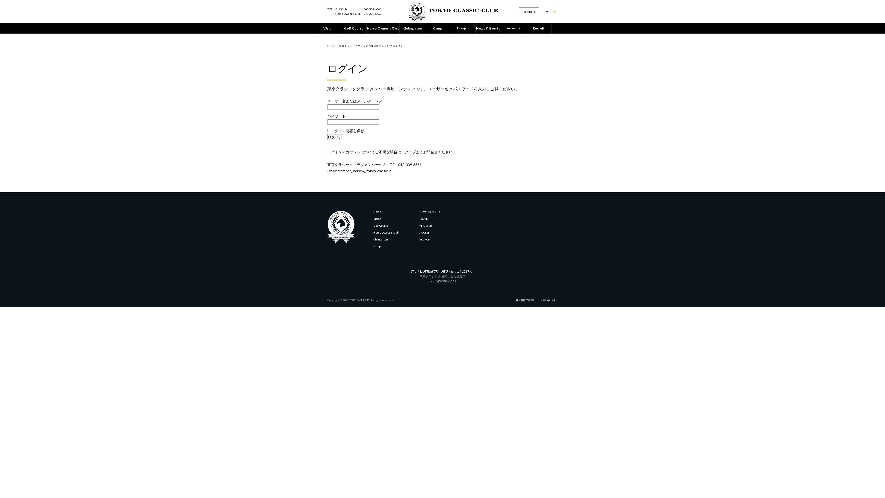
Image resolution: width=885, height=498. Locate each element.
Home (331, 45)
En (547, 11)
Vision (377, 218)
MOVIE (423, 218)
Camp (377, 246)
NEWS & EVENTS (429, 211)
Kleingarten (380, 239)
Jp (554, 11)
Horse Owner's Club (385, 232)
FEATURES (426, 225)
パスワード (336, 116)
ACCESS (424, 232)
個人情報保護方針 (525, 300)
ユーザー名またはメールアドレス (355, 101)
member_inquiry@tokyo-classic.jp (365, 171)
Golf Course (380, 225)
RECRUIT (425, 239)
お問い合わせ (547, 300)
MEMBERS (529, 11)
